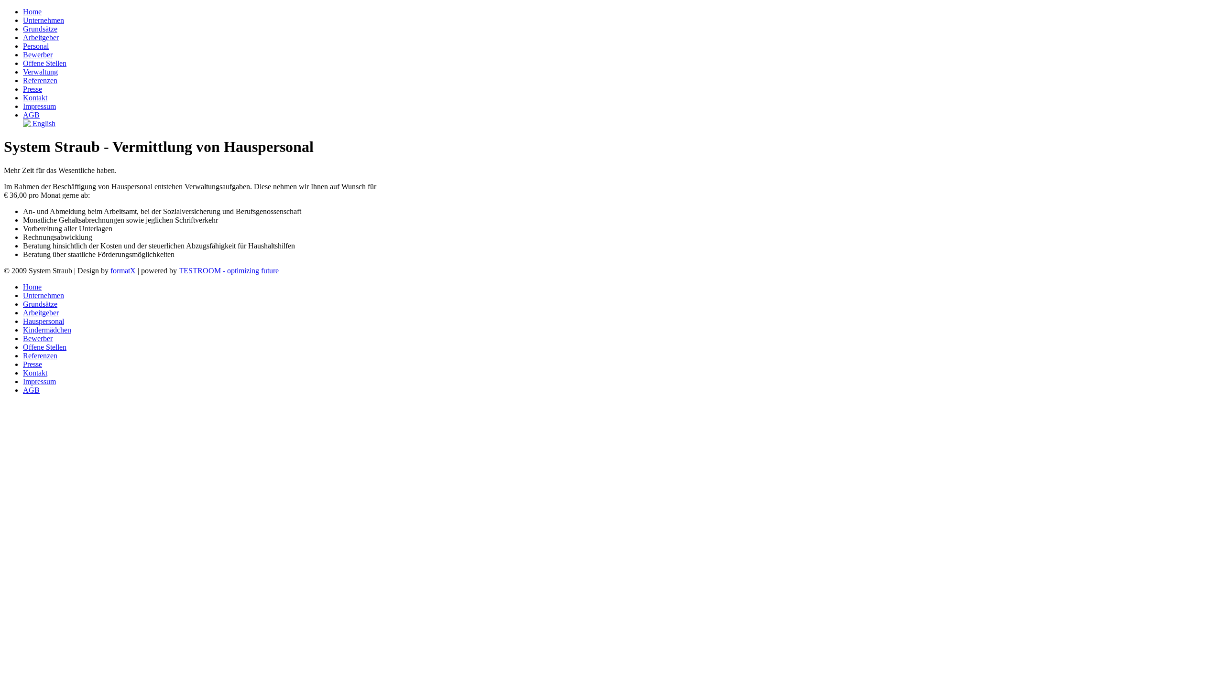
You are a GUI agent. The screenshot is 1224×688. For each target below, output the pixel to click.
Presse (32, 89)
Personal (36, 46)
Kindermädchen (47, 330)
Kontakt (35, 98)
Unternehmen (43, 20)
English (43, 123)
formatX (123, 271)
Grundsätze (40, 29)
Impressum (39, 106)
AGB (31, 115)
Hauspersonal (43, 321)
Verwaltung (40, 72)
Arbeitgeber (41, 37)
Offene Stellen (44, 63)
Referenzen (40, 80)
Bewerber (38, 55)
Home (32, 12)
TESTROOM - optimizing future (229, 271)
